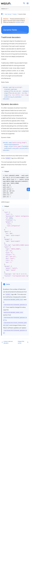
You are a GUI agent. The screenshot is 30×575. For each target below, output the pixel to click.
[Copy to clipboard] (27, 86)
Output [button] (6, 171)
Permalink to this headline (18, 30)
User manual (8, 14)
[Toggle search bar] (24, 3)
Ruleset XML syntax (21, 342)
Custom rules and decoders (8, 342)
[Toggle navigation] (27, 3)
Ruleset (15, 14)
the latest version (19, 22)
